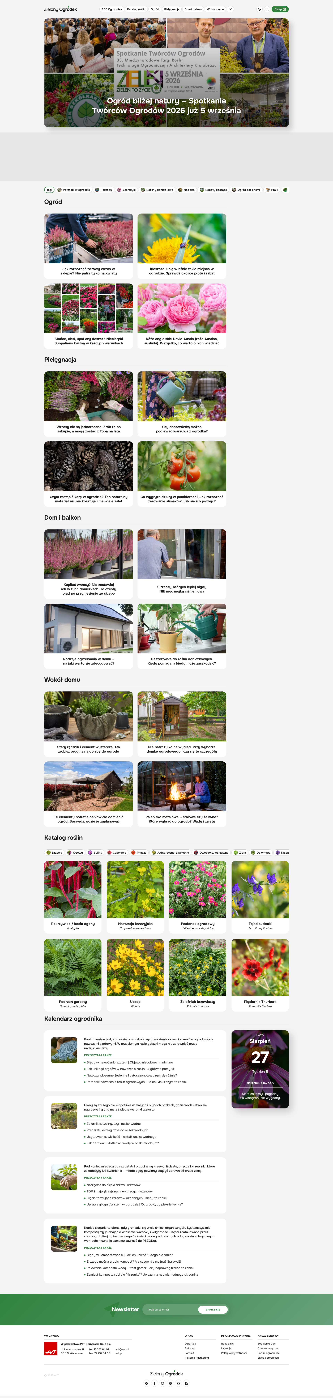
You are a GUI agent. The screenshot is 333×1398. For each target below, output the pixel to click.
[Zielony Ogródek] (166, 1373)
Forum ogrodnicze (269, 1353)
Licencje (226, 1348)
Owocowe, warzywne (214, 852)
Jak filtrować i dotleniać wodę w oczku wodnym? (123, 1143)
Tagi (49, 190)
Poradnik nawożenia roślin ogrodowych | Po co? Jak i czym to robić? (137, 1082)
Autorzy (190, 1348)
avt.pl (119, 1353)
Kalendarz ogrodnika (73, 1019)
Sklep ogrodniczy (268, 1357)
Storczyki (129, 190)
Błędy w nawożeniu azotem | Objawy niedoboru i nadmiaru (130, 1062)
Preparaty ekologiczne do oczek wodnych (117, 1130)
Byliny (98, 852)
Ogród (155, 9)
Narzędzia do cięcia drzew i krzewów (113, 1185)
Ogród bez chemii (249, 190)
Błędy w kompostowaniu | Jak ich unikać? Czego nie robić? (130, 1255)
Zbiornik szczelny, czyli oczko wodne (114, 1124)
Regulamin (227, 1343)
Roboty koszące (216, 190)
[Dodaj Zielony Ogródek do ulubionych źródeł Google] (146, 1383)
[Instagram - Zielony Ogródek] (162, 1383)
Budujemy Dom (267, 1343)
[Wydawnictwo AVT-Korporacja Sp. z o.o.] (50, 1350)
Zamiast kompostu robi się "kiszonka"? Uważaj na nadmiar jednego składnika (142, 1274)
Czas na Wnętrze (268, 1348)
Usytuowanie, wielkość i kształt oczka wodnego (121, 1137)
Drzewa (57, 852)
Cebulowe (119, 852)
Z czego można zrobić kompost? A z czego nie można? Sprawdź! (134, 1261)
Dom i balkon (193, 9)
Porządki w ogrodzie (76, 190)
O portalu (190, 1343)
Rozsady (106, 190)
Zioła (242, 852)
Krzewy (78, 852)
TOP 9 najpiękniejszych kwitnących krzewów (120, 1191)
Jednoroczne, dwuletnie (173, 852)
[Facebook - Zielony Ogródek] (154, 1383)
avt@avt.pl (122, 1349)
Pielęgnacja (171, 9)
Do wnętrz (263, 852)
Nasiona (189, 190)
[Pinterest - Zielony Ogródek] (170, 1383)
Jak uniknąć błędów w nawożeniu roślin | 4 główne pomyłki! (131, 1069)
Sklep (278, 9)
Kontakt (189, 1353)
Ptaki (274, 190)
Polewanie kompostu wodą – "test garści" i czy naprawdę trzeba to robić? (140, 1268)
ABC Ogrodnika (112, 9)
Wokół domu (215, 9)
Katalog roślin (136, 9)
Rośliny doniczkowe (159, 190)
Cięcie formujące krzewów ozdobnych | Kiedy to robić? (127, 1198)
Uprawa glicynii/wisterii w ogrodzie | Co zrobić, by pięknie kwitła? (135, 1204)
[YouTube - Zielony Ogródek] (178, 1383)
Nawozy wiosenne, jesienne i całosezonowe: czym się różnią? (132, 1075)
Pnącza (141, 852)
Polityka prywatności (234, 1353)
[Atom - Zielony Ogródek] (186, 1383)
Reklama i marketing (197, 1357)
